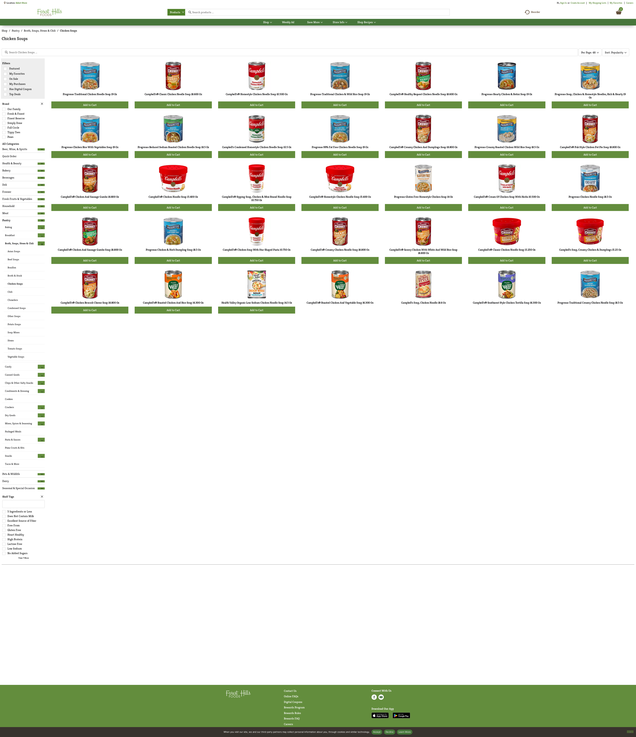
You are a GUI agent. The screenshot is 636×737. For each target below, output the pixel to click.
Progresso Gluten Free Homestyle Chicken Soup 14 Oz (423, 197)
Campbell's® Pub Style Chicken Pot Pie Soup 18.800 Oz (590, 147)
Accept (377, 732)
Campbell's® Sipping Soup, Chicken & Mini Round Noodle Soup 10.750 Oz (257, 198)
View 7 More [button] (23, 558)
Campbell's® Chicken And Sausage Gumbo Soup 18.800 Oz (90, 250)
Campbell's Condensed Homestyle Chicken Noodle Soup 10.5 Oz (256, 147)
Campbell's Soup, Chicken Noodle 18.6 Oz (423, 302)
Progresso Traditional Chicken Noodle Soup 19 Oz (90, 94)
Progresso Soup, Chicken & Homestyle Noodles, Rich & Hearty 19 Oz (590, 95)
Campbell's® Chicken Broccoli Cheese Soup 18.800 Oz (90, 302)
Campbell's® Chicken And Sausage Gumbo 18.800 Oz (90, 197)
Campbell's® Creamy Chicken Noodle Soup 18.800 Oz (340, 250)
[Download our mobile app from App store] (380, 715)
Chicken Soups (68, 30)
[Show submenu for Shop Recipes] (375, 22)
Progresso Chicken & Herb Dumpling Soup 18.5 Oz (173, 250)
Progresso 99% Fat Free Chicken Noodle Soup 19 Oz (340, 147)
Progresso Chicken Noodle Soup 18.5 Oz (590, 197)
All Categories (10, 144)
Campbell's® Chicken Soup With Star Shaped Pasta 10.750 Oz (257, 250)
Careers (629, 2)
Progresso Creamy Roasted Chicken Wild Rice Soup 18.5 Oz (507, 147)
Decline (390, 732)
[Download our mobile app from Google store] (401, 715)
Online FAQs (291, 696)
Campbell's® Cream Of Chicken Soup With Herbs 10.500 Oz (507, 197)
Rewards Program (294, 707)
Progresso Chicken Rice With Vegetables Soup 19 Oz (89, 147)
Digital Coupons (293, 702)
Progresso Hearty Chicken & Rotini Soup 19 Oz (506, 94)
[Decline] (630, 731)
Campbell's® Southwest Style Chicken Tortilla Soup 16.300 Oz (507, 302)
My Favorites (616, 2)
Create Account (578, 2)
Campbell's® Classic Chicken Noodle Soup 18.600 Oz (173, 94)
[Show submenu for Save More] (322, 22)
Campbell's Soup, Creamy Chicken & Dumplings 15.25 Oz (590, 250)
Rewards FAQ (292, 718)
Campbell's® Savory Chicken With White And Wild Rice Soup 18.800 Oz (423, 251)
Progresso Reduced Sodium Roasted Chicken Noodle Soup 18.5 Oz (173, 147)
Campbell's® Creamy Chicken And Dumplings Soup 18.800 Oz (423, 147)
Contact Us (290, 691)
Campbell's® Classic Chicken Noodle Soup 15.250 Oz (506, 250)
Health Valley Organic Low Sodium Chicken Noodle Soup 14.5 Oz (256, 302)
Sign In (563, 2)
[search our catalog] (188, 12)
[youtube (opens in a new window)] (381, 698)
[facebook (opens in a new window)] (374, 698)
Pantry (16, 30)
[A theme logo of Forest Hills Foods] (49, 12)
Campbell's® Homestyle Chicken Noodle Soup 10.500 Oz (257, 94)
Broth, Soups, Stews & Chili (40, 30)
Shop (4, 30)
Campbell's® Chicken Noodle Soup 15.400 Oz (173, 197)
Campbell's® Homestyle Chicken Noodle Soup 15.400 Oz (340, 197)
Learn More (404, 732)
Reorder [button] (535, 12)
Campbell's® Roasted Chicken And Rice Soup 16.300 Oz (173, 302)
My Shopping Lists (597, 2)
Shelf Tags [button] (8, 496)
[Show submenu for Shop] (271, 22)
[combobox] (176, 12)
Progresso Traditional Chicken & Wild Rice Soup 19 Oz (340, 94)
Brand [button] (5, 104)
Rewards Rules (292, 713)
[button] (41, 149)
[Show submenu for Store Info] (346, 22)
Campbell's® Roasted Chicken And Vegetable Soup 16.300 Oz (340, 302)
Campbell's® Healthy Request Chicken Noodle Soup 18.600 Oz (423, 94)
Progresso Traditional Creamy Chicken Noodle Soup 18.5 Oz (590, 302)
